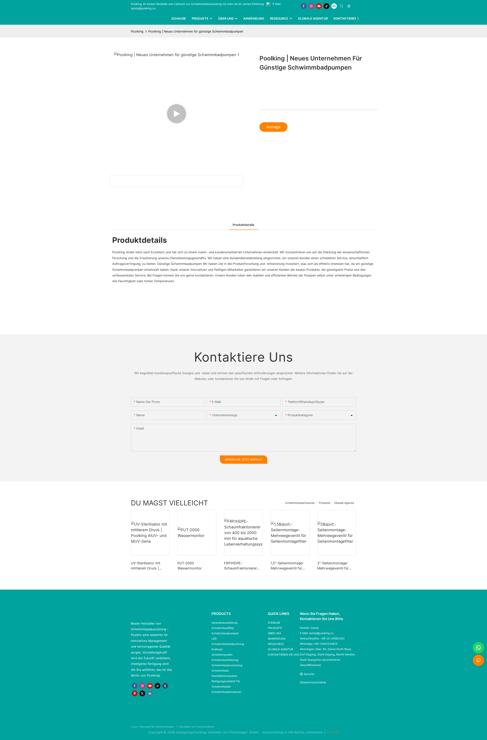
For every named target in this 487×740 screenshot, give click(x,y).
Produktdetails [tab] (243, 225)
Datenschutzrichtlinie (313, 682)
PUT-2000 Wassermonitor (189, 565)
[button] (358, 18)
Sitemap (332, 732)
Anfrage (273, 127)
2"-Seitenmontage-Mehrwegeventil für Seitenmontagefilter (333, 566)
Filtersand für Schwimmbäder (157, 726)
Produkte (324, 502)
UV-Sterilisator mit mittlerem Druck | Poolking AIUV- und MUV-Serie (146, 566)
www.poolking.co (275, 732)
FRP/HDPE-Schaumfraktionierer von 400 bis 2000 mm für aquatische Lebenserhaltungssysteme (242, 566)
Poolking (137, 31)
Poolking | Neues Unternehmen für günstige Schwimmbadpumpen (195, 31)
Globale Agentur (344, 502)
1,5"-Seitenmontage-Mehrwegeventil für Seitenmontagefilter (287, 566)
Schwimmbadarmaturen (300, 502)
